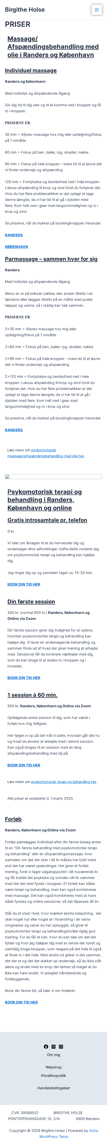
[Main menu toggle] (97, 10)
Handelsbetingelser (53, 1088)
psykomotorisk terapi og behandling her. (64, 782)
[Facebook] (46, 1046)
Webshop (54, 1067)
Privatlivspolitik (53, 1075)
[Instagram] (53, 1046)
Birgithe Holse (25, 9)
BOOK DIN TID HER (23, 584)
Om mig (53, 1055)
